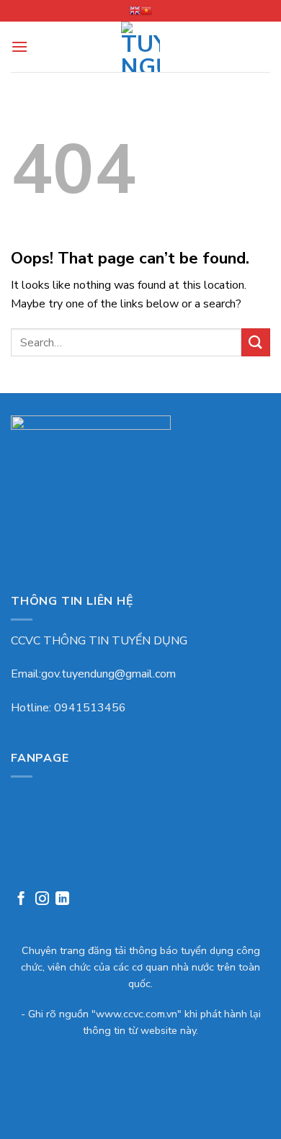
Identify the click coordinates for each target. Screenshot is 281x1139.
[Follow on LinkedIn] (62, 900)
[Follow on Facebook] (21, 900)
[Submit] (255, 342)
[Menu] (19, 46)
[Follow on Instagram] (42, 900)
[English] (134, 10)
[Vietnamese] (146, 10)
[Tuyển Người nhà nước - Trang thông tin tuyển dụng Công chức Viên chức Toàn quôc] (141, 47)
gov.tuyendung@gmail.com (108, 674)
